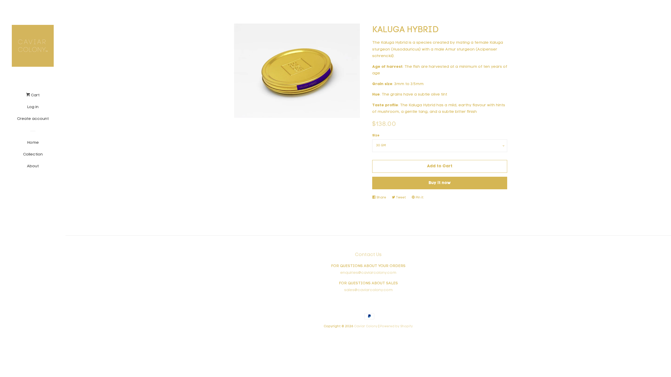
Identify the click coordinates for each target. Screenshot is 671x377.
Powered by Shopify (396, 326)
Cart (35, 95)
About (33, 166)
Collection (33, 155)
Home (33, 143)
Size (376, 135)
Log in (33, 107)
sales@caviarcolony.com (368, 290)
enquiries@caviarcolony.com (368, 273)
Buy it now (440, 183)
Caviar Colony (366, 326)
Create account (33, 119)
